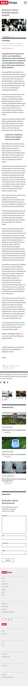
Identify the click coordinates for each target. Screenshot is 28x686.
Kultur (3, 581)
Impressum (4, 603)
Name (3, 535)
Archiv (3, 592)
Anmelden (4, 609)
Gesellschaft (5, 584)
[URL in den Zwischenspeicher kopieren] (1, 382)
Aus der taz (4, 654)
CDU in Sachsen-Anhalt (7, 427)
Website (3, 550)
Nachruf (15, 366)
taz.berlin (11, 368)
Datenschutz (5, 606)
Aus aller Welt (5, 586)
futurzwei (4, 674)
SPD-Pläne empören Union (8, 476)
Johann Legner (9, 366)
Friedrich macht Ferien (7, 451)
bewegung (4, 665)
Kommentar (5, 515)
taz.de (3, 631)
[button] (4, 382)
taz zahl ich (4, 634)
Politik (3, 578)
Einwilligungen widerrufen (8, 612)
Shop (3, 645)
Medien (4, 589)
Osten (3, 595)
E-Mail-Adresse (5, 543)
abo (3, 642)
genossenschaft (6, 657)
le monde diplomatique (7, 677)
